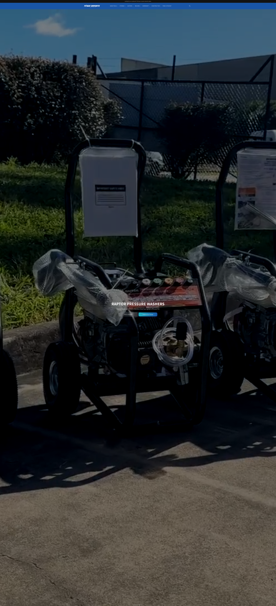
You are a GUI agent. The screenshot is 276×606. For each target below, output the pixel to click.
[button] (114, 6)
